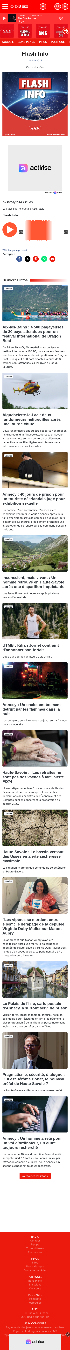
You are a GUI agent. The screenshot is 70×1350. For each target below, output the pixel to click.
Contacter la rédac (35, 1270)
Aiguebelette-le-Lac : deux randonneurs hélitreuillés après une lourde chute (31, 419)
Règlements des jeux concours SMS (35, 1331)
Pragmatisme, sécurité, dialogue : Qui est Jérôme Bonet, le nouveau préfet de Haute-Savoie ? (34, 1079)
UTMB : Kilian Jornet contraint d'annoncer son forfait (30, 647)
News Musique (35, 1266)
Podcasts (35, 1298)
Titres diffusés (35, 1248)
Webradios (35, 1302)
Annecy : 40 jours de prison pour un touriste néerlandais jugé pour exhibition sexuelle (33, 499)
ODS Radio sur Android (35, 1316)
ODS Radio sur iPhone (35, 1313)
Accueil (8, 42)
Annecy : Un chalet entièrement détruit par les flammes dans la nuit (31, 709)
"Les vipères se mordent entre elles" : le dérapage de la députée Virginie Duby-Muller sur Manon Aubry (33, 926)
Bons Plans (26, 42)
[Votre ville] (43, 6)
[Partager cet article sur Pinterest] (35, 260)
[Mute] (61, 18)
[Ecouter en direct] (65, 6)
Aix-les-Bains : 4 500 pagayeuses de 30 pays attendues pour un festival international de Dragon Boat (32, 334)
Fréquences (35, 1252)
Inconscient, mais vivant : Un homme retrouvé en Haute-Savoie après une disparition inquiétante (33, 582)
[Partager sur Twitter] (26, 260)
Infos (43, 42)
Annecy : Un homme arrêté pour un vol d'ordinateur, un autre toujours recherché (32, 1143)
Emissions (35, 1284)
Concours (35, 1288)
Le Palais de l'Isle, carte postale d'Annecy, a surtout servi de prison (35, 1005)
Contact (35, 1240)
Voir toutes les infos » (35, 1176)
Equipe (35, 1244)
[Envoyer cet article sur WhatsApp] (43, 260)
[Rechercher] (57, 6)
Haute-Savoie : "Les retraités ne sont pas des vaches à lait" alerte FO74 (33, 777)
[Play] (5, 18)
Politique (58, 42)
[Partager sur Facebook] (18, 260)
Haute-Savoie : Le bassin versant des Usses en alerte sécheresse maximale (32, 856)
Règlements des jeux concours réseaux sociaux (35, 1327)
